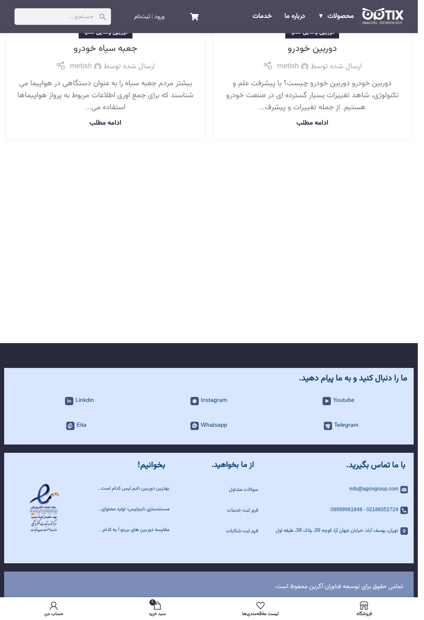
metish (288, 66)
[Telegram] (328, 426)
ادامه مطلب (312, 123)
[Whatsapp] (194, 426)
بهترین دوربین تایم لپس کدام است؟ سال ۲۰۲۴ (134, 488)
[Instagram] (194, 401)
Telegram (346, 425)
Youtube (343, 400)
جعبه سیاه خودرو (105, 48)
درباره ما (294, 16)
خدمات (262, 16)
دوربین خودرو (312, 48)
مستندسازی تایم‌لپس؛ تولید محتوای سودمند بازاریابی (135, 509)
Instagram (214, 400)
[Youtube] (327, 401)
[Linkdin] (69, 401)
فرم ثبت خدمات (242, 510)
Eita (82, 425)
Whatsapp (214, 425)
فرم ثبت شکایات (242, 531)
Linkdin (84, 400)
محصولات (341, 16)
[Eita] (70, 426)
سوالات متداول (243, 489)
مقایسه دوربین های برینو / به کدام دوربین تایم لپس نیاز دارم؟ (136, 529)
